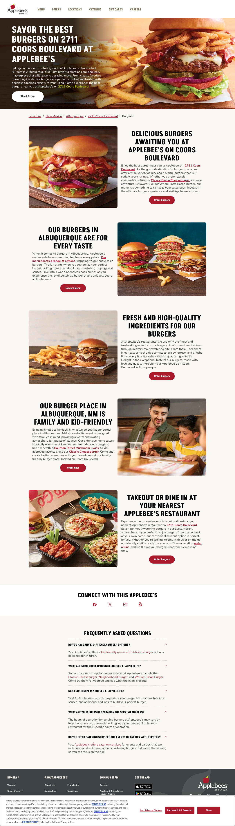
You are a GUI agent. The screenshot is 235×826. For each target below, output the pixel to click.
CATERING (95, 9)
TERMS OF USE (99, 804)
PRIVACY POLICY (30, 822)
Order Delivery (15, 791)
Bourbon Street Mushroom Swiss (76, 448)
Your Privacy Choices (151, 810)
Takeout (11, 785)
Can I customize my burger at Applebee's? (96, 691)
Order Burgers (162, 200)
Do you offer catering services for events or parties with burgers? (114, 737)
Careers (104, 785)
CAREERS (135, 9)
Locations (35, 116)
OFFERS (56, 9)
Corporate (72, 791)
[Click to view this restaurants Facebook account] (95, 604)
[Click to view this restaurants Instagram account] (125, 604)
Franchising (73, 785)
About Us (50, 785)
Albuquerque (75, 116)
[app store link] (143, 787)
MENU (41, 9)
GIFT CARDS (116, 9)
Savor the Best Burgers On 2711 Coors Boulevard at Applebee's (52, 45)
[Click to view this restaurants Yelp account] (140, 604)
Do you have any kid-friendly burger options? (99, 645)
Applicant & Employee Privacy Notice (111, 792)
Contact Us (50, 791)
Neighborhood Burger (113, 677)
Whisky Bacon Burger (149, 677)
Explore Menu (73, 288)
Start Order (27, 96)
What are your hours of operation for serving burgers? (106, 712)
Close (209, 810)
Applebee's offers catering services (98, 745)
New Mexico (54, 116)
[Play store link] (143, 793)
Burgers (127, 116)
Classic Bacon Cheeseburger (170, 180)
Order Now (73, 467)
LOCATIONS (75, 9)
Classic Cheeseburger (84, 452)
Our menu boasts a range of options (69, 259)
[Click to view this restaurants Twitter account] (110, 604)
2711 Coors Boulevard (103, 116)
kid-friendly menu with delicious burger (127, 652)
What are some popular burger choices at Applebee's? (104, 666)
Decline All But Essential (179, 810)
